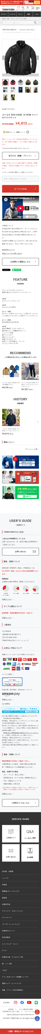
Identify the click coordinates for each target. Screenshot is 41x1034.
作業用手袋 (6, 904)
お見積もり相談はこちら (20, 262)
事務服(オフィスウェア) (10, 891)
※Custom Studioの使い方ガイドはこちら (15, 148)
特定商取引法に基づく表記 (11, 1011)
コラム (37, 14)
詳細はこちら (7, 599)
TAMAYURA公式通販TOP (9, 29)
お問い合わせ (20, 551)
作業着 (4, 885)
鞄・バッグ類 (7, 964)
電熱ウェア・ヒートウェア (11, 983)
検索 (23, 10)
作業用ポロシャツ (8, 931)
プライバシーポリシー (31, 1011)
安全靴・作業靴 (7, 871)
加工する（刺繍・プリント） (20, 156)
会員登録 (11, 1009)
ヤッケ (4, 950)
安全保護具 (6, 937)
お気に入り (18, 10)
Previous (4, 58)
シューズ (5, 878)
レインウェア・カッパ (10, 944)
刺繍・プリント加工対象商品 (12, 990)
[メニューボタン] (37, 8)
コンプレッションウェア (11, 924)
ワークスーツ (7, 917)
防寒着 (4, 898)
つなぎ (4, 970)
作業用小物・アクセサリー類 (12, 957)
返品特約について (8, 250)
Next (36, 58)
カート (33, 10)
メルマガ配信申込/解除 (26, 1009)
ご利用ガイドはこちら (20, 803)
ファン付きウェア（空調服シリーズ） (15, 977)
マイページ (28, 10)
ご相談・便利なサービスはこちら (20, 1031)
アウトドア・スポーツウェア (27, 29)
